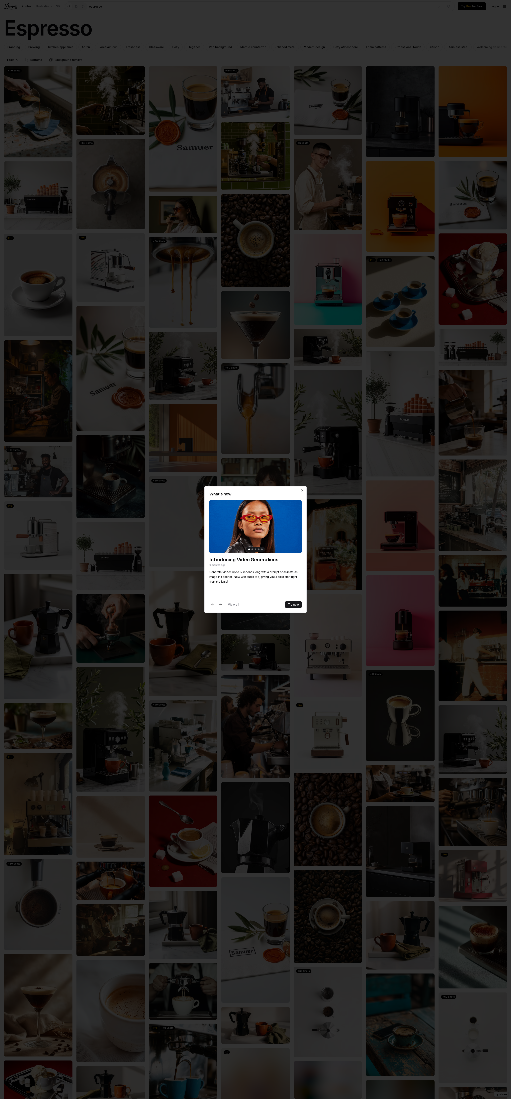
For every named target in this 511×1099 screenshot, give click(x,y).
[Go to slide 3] (255, 549)
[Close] (302, 490)
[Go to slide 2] (252, 549)
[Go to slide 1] (249, 549)
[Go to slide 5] (262, 549)
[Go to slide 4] (258, 549)
